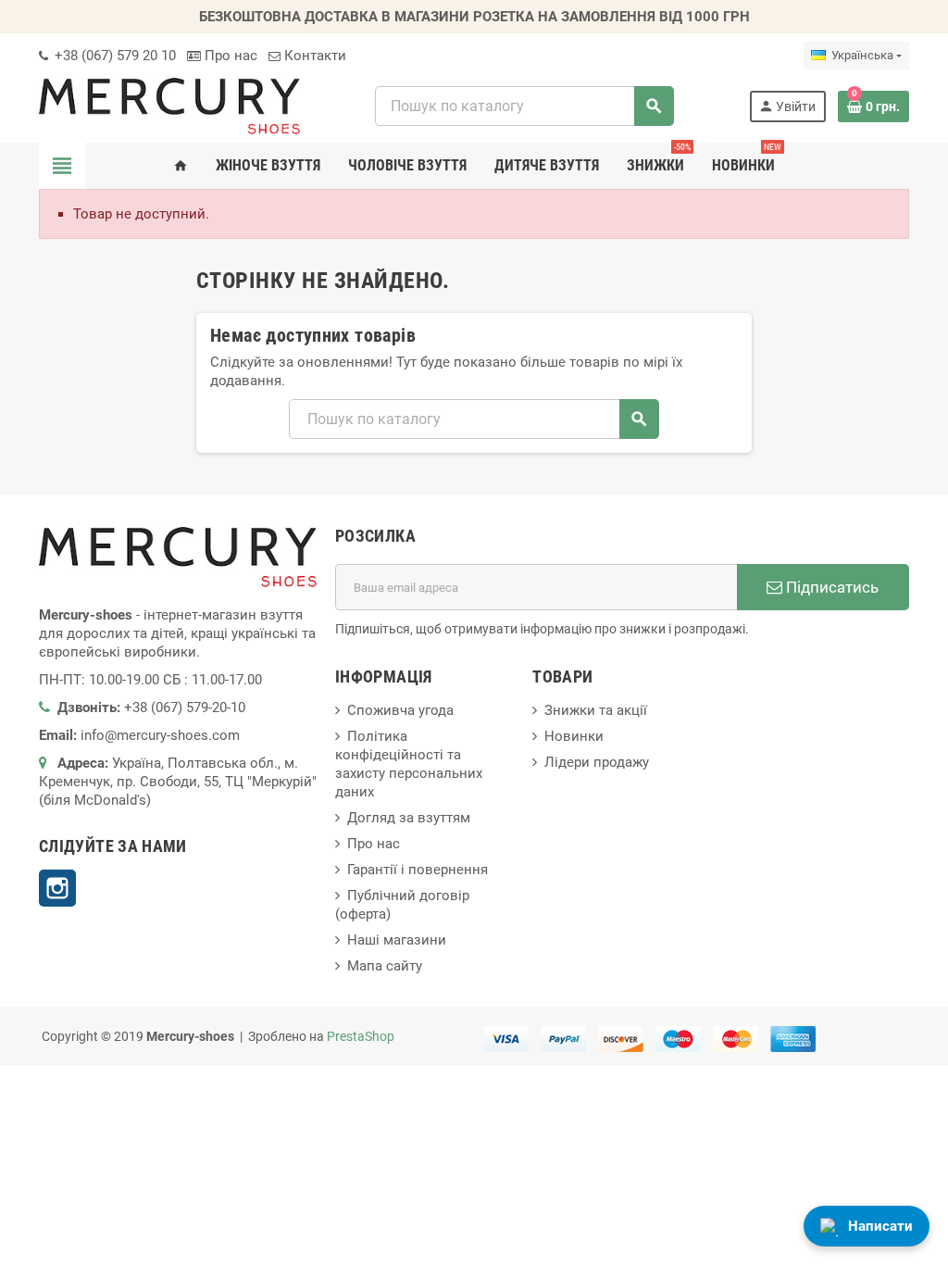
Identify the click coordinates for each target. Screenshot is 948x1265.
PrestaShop (360, 1036)
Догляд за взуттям (408, 817)
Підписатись (830, 587)
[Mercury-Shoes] (169, 105)
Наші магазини (396, 940)
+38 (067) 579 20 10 (113, 55)
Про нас (229, 55)
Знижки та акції (595, 710)
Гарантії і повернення (417, 869)
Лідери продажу (596, 762)
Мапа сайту (384, 966)
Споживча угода (400, 710)
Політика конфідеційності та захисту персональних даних (408, 764)
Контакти (313, 55)
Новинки (574, 736)
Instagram (57, 888)
